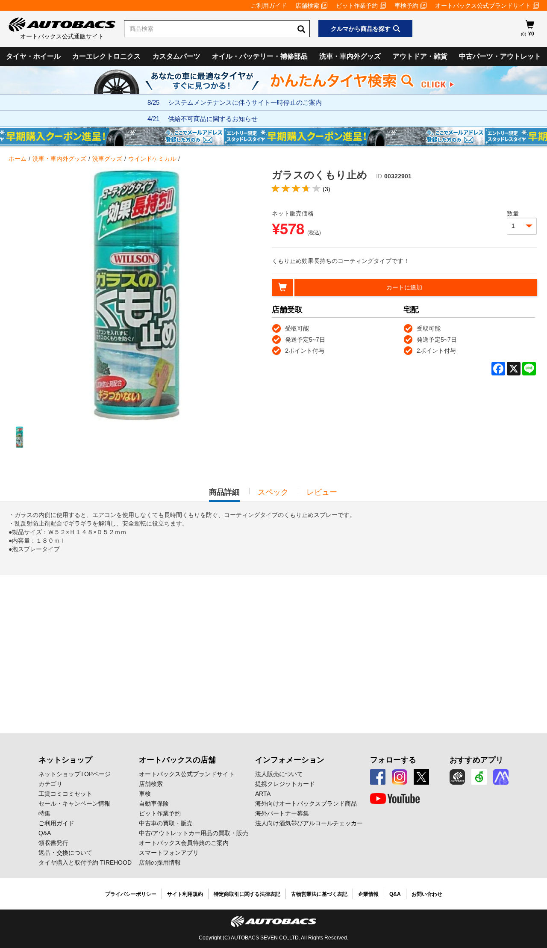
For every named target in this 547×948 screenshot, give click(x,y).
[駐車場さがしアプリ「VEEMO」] (479, 777)
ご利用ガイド (269, 5)
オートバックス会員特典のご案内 (184, 842)
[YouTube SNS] (395, 798)
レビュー (321, 492)
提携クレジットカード (285, 783)
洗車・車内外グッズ (350, 56)
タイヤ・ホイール (33, 56)
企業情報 (368, 894)
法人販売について (279, 774)
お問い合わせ (427, 894)
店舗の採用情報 (160, 862)
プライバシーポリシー (130, 894)
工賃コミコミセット (65, 793)
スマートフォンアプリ (169, 852)
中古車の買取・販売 (166, 823)
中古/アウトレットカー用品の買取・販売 (193, 833)
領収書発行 (53, 842)
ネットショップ (65, 760)
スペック (273, 492)
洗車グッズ (107, 158)
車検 (145, 793)
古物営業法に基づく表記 (319, 894)
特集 (44, 813)
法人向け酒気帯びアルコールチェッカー (309, 823)
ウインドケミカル (152, 158)
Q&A (44, 833)
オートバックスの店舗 (177, 760)
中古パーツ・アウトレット (500, 56)
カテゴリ (50, 783)
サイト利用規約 (185, 894)
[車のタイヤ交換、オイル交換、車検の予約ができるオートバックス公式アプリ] (457, 777)
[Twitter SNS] (421, 777)
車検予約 (406, 5)
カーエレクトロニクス (106, 56)
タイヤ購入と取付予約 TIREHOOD (85, 862)
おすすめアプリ (476, 760)
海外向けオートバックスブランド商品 (306, 803)
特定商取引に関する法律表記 (247, 894)
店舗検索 (307, 5)
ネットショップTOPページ (74, 774)
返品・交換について (65, 852)
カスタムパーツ (176, 56)
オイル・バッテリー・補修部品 (260, 56)
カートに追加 (404, 287)
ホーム (17, 158)
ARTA (263, 793)
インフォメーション (289, 760)
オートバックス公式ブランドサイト (483, 5)
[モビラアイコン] (501, 777)
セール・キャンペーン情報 (74, 803)
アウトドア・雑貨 (420, 56)
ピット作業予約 (357, 5)
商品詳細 (224, 494)
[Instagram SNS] (399, 777)
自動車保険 (154, 803)
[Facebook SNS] (377, 777)
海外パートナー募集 (282, 813)
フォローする (393, 760)
